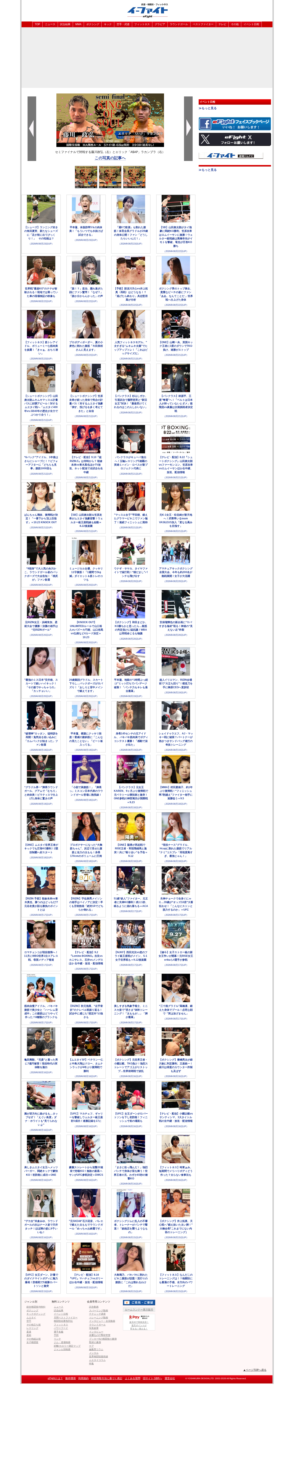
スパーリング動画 (98, 1310)
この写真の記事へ (110, 158)
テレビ (222, 24)
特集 (91, 1363)
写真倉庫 (94, 1328)
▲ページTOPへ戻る (254, 1369)
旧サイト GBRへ (152, 1378)
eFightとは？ (55, 1378)
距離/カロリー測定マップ (67, 1346)
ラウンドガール (179, 24)
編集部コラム (96, 1349)
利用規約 (83, 1378)
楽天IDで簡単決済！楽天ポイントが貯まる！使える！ (139, 1325)
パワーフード (61, 1328)
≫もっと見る (208, 108)
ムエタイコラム (97, 1360)
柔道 (28, 1331)
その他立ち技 (33, 1324)
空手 (28, 1321)
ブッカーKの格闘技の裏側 (103, 1339)
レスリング (32, 1328)
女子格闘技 (32, 1342)
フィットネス (142, 24)
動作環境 (70, 1378)
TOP (37, 24)
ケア (91, 1346)
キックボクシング (35, 1314)
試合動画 (94, 1306)
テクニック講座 (97, 1314)
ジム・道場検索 (62, 1342)
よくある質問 (132, 1378)
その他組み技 (33, 1339)
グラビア (160, 24)
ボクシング (92, 24)
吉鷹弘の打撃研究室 (99, 1335)
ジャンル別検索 (62, 1349)
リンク (57, 1339)
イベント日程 (251, 24)
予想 (56, 1335)
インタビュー (96, 1331)
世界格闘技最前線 (98, 1356)
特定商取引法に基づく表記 (106, 1378)
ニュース (50, 24)
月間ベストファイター (65, 1317)
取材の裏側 (95, 1342)
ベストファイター (203, 24)
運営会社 (170, 1378)
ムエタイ (31, 1317)
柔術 (28, 1335)
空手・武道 (123, 24)
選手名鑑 (58, 1331)
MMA (78, 24)
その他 (235, 24)
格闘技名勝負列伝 (63, 1321)
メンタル (94, 1353)
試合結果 (65, 24)
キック (108, 24)
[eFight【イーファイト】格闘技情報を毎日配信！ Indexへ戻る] (147, 10)
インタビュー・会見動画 (102, 1321)
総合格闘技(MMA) (35, 1306)
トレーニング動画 (98, 1317)
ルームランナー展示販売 (139, 1309)
